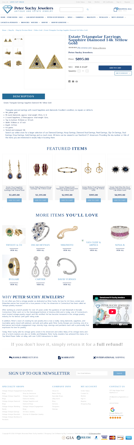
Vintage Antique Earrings (10, 412)
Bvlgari (14, 279)
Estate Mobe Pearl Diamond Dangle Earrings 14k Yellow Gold (93, 188)
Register (127, 2)
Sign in (119, 2)
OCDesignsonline (95, 434)
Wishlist (97, 2)
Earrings (79, 17)
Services (55, 404)
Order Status (80, 2)
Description (23, 96)
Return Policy (56, 393)
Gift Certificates (108, 2)
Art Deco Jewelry (29, 412)
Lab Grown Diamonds (35, 17)
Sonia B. (120, 245)
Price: (71, 59)
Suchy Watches (28, 391)
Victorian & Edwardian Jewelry (33, 414)
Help (89, 2)
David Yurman (67, 279)
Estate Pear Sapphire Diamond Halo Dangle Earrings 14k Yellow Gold (14, 188)
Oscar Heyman (40, 245)
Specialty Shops (57, 396)
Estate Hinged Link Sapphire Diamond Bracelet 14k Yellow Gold (67, 188)
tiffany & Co (14, 245)
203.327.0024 (113, 403)
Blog (53, 401)
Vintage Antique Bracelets (11, 414)
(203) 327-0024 (17, 2)
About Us (55, 391)
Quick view (14, 169)
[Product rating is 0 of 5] (72, 47)
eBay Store (56, 399)
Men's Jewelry (117, 17)
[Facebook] (69, 81)
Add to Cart (14, 200)
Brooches (25, 22)
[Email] (73, 81)
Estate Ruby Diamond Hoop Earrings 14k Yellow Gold (41, 188)
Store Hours (12, 17)
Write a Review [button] (99, 48)
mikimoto (67, 245)
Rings (70, 17)
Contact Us (84, 393)
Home (3, 17)
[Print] (77, 81)
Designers (55, 406)
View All (14, 250)
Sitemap (55, 409)
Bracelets (91, 17)
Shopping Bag (86, 404)
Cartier (40, 279)
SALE (21, 17)
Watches (34, 22)
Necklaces (103, 17)
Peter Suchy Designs (55, 17)
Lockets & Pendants (9, 22)
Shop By (44, 22)
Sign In (83, 399)
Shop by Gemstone (58, 22)
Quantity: (72, 71)
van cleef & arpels (93, 243)
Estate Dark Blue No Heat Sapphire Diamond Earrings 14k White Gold (120, 188)
